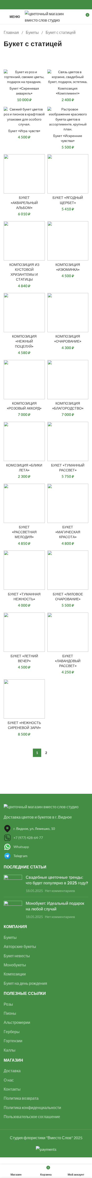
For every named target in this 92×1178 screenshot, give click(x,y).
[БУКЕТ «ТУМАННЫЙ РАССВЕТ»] (68, 441)
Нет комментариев (60, 891)
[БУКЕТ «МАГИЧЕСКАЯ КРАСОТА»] (68, 503)
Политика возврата (21, 1098)
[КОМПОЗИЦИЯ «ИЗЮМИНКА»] (68, 240)
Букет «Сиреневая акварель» (24, 91)
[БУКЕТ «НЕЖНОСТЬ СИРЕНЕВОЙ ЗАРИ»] (24, 699)
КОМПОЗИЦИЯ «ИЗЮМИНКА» (67, 267)
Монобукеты (15, 964)
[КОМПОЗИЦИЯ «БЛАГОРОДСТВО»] (68, 379)
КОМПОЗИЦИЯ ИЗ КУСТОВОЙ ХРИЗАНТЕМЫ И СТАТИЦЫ (24, 272)
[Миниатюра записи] (13, 884)
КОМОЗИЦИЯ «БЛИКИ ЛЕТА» (24, 468)
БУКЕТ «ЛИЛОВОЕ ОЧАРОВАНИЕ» (68, 597)
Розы (8, 1004)
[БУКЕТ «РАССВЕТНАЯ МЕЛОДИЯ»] (24, 503)
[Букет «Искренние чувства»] (68, 119)
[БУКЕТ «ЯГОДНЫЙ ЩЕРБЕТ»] (68, 173)
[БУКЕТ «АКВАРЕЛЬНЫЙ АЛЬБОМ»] (24, 173)
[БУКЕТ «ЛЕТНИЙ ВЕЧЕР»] (24, 632)
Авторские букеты (20, 946)
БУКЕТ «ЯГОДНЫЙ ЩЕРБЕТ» (68, 200)
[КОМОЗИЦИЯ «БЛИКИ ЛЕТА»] (24, 441)
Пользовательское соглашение (32, 1116)
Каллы (9, 1050)
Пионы (10, 1013)
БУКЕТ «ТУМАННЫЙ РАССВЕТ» (67, 468)
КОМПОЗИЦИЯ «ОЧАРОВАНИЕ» (67, 339)
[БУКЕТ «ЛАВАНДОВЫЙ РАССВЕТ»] (68, 632)
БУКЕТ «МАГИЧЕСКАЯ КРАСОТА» (67, 532)
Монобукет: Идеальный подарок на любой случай (55, 906)
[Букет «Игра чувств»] (24, 117)
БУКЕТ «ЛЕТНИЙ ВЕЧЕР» (24, 658)
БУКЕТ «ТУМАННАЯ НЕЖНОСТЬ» (24, 597)
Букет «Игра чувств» (24, 130)
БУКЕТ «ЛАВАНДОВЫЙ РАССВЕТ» (67, 661)
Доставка (12, 1070)
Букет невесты (17, 955)
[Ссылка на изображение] (41, 806)
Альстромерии (17, 1022)
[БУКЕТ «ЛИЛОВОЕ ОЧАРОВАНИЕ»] (68, 570)
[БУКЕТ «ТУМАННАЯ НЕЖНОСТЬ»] (24, 570)
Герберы (12, 1031)
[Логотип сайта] (47, 16)
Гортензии (13, 1040)
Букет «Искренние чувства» (67, 138)
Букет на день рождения (25, 983)
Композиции (15, 974)
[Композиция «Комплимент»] (68, 76)
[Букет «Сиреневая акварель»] (24, 76)
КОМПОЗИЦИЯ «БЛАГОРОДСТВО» (67, 406)
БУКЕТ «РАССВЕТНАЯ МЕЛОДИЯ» (24, 532)
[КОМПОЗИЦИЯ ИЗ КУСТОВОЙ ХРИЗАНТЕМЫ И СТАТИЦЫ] (24, 240)
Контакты (12, 1089)
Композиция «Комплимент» (67, 91)
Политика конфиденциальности (32, 1107)
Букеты (32, 32)
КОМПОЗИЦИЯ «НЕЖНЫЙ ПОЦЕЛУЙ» (24, 341)
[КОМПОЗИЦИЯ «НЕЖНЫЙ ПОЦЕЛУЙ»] (24, 312)
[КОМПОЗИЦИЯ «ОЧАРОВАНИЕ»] (68, 312)
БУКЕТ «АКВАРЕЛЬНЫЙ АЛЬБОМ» (24, 202)
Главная (12, 32)
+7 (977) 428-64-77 (28, 838)
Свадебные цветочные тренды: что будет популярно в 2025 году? (57, 880)
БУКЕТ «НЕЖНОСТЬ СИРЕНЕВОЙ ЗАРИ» (24, 725)
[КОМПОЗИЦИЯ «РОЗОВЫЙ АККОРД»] (24, 379)
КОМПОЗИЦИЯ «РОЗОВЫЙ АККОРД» (24, 406)
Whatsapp (21, 847)
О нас (9, 1080)
